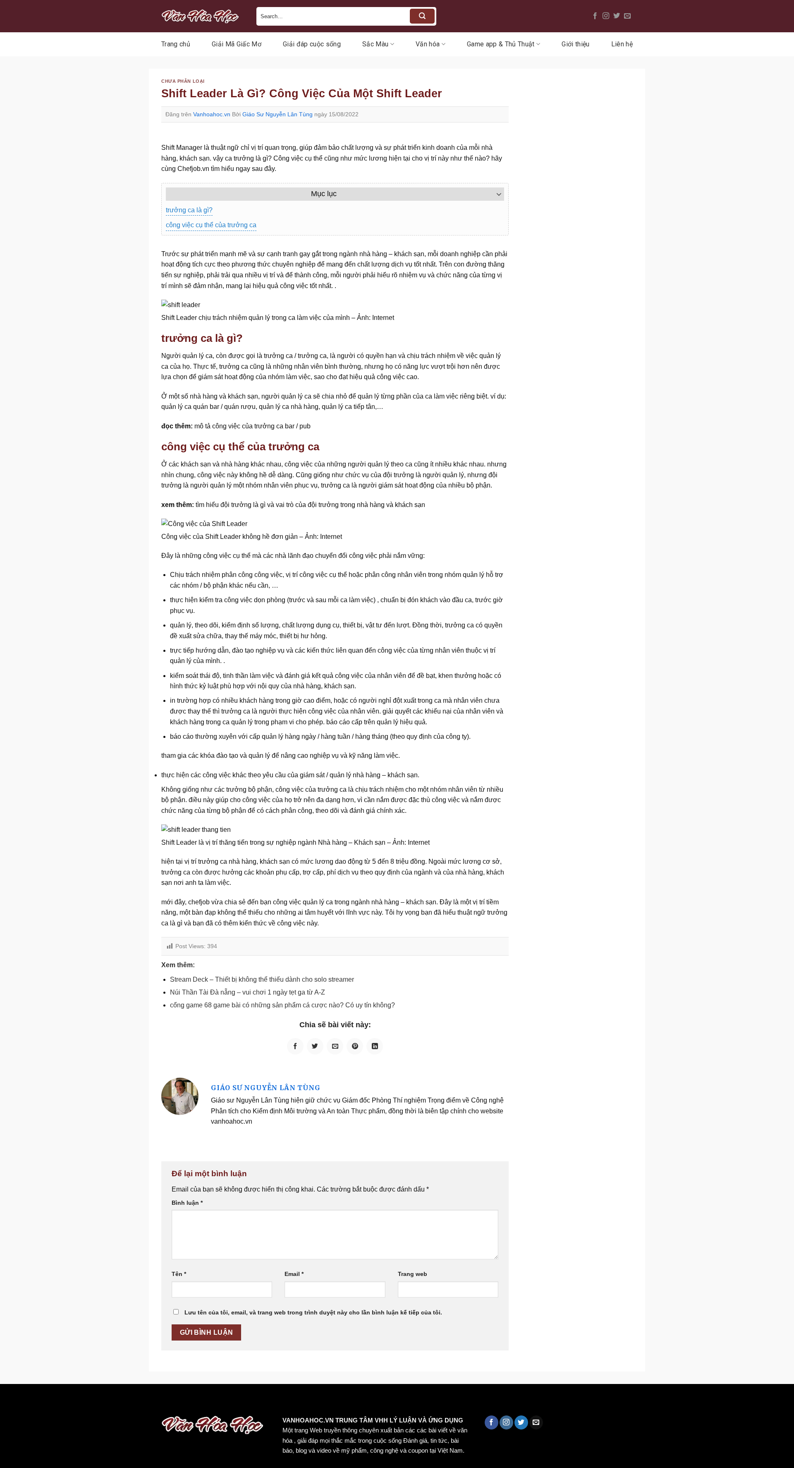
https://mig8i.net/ (165, 1401)
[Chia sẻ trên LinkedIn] (374, 1046)
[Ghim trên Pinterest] (355, 1046)
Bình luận (187, 1202)
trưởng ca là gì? (189, 210)
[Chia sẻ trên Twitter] (315, 1046)
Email (294, 1274)
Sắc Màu (375, 44)
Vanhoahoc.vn (211, 114)
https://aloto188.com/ (228, 1401)
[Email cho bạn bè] (335, 1046)
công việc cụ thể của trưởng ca (211, 224)
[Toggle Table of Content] (494, 194)
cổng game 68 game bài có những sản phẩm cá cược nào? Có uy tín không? (282, 1005)
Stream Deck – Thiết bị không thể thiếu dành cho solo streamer (262, 979)
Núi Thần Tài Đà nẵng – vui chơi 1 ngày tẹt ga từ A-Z (247, 992)
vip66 (64, 1401)
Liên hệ (622, 44)
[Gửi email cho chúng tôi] (627, 16)
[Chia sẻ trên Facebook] (295, 1046)
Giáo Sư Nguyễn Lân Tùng (277, 114)
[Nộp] (422, 16)
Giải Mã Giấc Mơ (236, 44)
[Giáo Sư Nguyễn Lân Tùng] (179, 1095)
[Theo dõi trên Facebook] (595, 16)
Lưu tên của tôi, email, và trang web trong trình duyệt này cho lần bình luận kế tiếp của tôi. (313, 1312)
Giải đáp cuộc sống (312, 44)
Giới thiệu (575, 44)
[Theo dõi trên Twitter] (616, 16)
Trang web (412, 1274)
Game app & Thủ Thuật (500, 44)
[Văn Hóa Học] (202, 16)
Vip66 (10, 1401)
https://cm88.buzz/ (105, 1401)
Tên (179, 1274)
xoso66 (37, 1401)
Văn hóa (428, 44)
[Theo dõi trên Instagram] (606, 16)
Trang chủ (175, 44)
